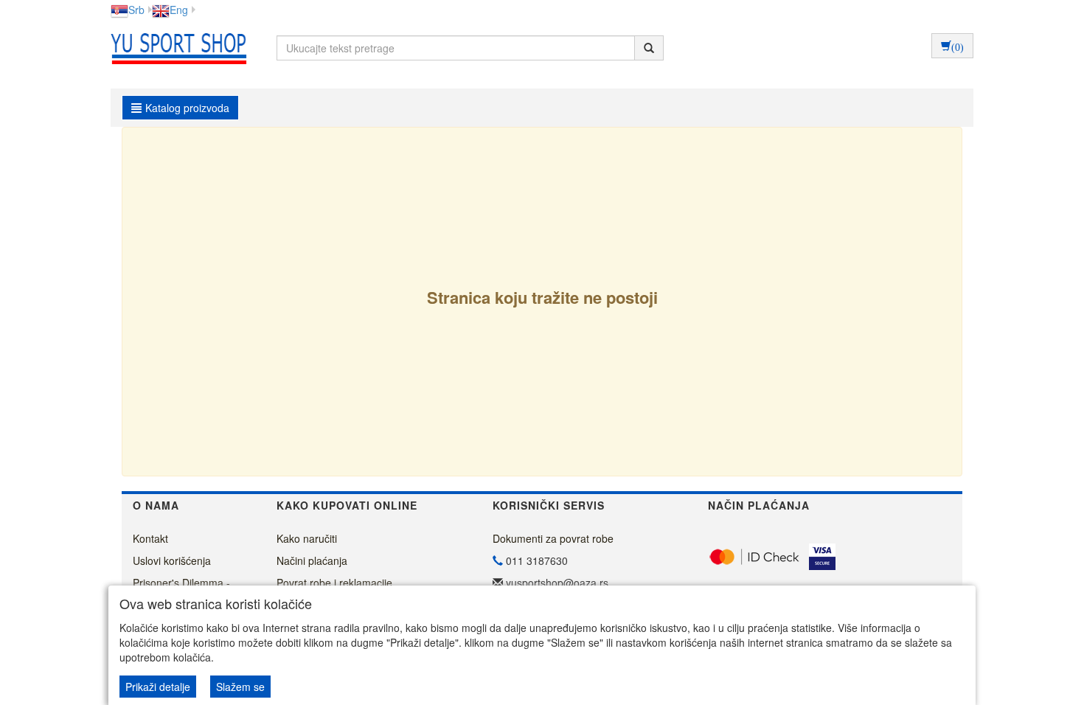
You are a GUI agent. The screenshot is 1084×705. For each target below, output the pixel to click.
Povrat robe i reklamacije (334, 582)
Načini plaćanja (312, 560)
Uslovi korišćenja (172, 560)
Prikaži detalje (157, 686)
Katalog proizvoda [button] (187, 107)
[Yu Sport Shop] (175, 47)
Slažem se (240, 686)
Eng (179, 9)
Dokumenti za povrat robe (553, 538)
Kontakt (150, 538)
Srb (136, 9)
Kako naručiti (307, 538)
